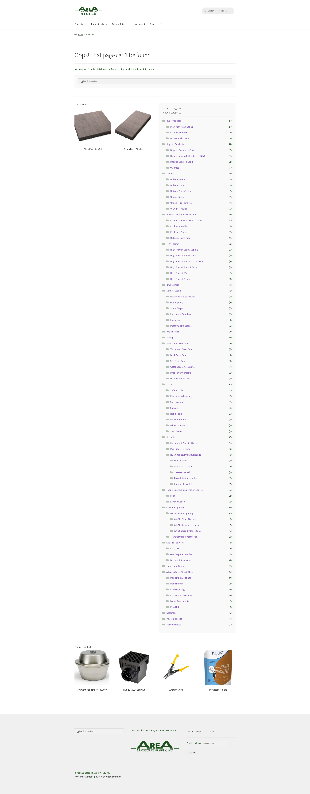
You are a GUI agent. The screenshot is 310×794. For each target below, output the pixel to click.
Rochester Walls (178, 226)
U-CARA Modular (178, 208)
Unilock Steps (177, 196)
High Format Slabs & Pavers (184, 267)
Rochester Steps (178, 232)
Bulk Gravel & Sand (180, 138)
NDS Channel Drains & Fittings (185, 454)
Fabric (173, 495)
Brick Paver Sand (178, 355)
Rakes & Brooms (178, 419)
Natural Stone (173, 290)
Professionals (97, 24)
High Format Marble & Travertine (187, 261)
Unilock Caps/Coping (181, 191)
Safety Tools (176, 390)
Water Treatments (179, 601)
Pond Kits (175, 606)
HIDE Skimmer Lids (180, 378)
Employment (139, 24)
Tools (169, 384)
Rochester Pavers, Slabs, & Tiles (186, 220)
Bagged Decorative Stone (183, 150)
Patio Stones (172, 331)
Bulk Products (173, 120)
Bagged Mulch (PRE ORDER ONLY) (187, 155)
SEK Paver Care (178, 360)
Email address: (194, 743)
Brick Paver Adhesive (180, 372)
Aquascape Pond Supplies (179, 571)
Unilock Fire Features (181, 202)
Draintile (170, 437)
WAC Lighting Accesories (186, 525)
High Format (172, 243)
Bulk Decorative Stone (181, 126)
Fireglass (174, 548)
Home (80, 34)
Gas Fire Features (175, 542)
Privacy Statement (83, 776)
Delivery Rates (118, 24)
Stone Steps (176, 308)
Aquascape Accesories (181, 595)
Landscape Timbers (176, 565)
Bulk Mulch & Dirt (179, 132)
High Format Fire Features (183, 255)
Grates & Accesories (184, 466)
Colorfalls (171, 612)
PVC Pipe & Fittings (180, 448)
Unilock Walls (177, 185)
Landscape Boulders (180, 314)
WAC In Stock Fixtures (185, 519)
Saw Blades (176, 431)
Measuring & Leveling (181, 396)
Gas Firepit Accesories (181, 554)
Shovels (174, 407)
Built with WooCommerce (108, 776)
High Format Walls (179, 273)
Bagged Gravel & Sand (181, 161)
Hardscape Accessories (177, 343)
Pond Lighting (177, 589)
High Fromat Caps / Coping (184, 249)
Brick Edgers (172, 284)
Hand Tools (176, 413)
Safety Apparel (178, 401)
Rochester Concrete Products (181, 214)
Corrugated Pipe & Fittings (183, 442)
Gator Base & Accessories (182, 366)
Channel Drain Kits (183, 484)
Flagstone (175, 319)
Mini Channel (180, 460)
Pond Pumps (176, 583)
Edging (170, 337)
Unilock (170, 173)
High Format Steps (180, 278)
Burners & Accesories (180, 560)
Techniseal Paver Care (181, 349)
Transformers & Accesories (183, 536)
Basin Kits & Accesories (185, 478)
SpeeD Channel (182, 472)
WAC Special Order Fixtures (187, 530)
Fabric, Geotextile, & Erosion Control (184, 489)
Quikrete (174, 167)
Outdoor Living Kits (180, 237)
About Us (154, 24)
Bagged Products (175, 144)
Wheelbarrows (177, 425)
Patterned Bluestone (181, 325)
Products (78, 24)
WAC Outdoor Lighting (181, 513)
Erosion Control (178, 501)
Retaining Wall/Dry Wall (182, 296)
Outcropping (176, 302)
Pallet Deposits (174, 618)
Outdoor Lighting (175, 507)
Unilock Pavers (177, 179)
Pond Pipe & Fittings (180, 577)
